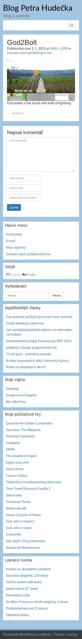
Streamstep (14, 495)
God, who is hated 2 (20, 521)
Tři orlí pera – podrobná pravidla (28, 354)
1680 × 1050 (58, 48)
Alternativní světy (18, 595)
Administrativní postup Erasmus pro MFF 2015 (38, 341)
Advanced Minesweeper (23, 547)
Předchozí (15, 113)
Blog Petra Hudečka (37, 8)
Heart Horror (14, 469)
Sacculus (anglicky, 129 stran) (27, 575)
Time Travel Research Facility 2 (28, 488)
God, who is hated (18, 528)
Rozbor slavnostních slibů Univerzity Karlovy (37, 360)
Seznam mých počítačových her (29, 53)
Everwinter (13, 534)
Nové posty (14, 234)
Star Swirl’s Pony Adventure (25, 541)
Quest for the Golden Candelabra (29, 423)
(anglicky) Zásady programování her (31, 347)
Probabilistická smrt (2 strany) (27, 608)
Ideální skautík (16, 508)
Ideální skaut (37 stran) (22, 588)
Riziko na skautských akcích (26, 367)
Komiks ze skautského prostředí (28, 569)
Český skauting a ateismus (25, 323)
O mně (10, 241)
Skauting (12, 388)
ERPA (10, 449)
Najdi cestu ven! (17, 462)
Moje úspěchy (16, 247)
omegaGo (13, 443)
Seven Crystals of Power (23, 515)
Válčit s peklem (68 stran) (24, 582)
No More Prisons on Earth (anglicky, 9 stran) (37, 602)
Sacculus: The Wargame (23, 430)
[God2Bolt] (41, 79)
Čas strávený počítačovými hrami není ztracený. (39, 317)
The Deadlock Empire (21, 456)
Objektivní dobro (17, 615)
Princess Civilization (20, 436)
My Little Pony (16, 401)
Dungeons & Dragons (21, 395)
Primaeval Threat (18, 502)
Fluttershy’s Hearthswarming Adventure (34, 482)
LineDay (71, 634)
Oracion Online (16, 475)
